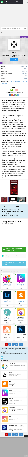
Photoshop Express (21, 334)
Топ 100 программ (15, 81)
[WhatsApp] (16, 95)
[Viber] (14, 95)
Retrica (21, 300)
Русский (25, 78)
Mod (1, 63)
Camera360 (21, 317)
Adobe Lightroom (7, 300)
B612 (7, 317)
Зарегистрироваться (6, 351)
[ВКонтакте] (10, 95)
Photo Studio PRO (7, 283)
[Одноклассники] (12, 95)
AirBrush (7, 334)
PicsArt (21, 283)
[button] (26, 181)
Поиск (24, 28)
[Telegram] (18, 95)
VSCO (25, 68)
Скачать (14, 59)
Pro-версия (24, 37)
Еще (21, 344)
